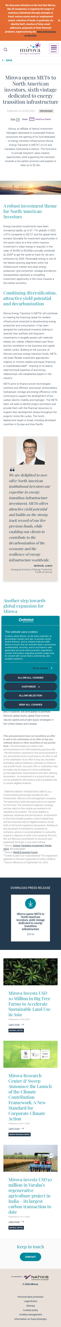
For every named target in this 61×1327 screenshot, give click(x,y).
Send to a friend (42, 119)
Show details (40, 668)
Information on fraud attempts (30, 1319)
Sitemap (30, 1305)
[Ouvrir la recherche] (5, 49)
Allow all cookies (30, 677)
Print (13, 119)
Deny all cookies (30, 704)
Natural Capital (16, 1030)
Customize (29, 686)
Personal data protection (30, 1296)
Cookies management (30, 1314)
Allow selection (30, 695)
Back (9, 60)
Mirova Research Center (19, 1134)
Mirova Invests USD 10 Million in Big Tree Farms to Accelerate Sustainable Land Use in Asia (29, 1003)
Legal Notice (30, 1301)
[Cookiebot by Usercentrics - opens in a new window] (19, 620)
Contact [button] (30, 1257)
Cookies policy (30, 1310)
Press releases (46, 111)
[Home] (30, 48)
